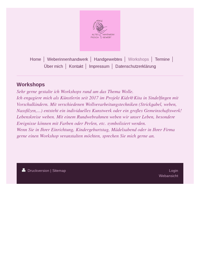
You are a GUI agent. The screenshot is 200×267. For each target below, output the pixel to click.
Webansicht (168, 176)
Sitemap (59, 170)
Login (173, 170)
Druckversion (38, 170)
